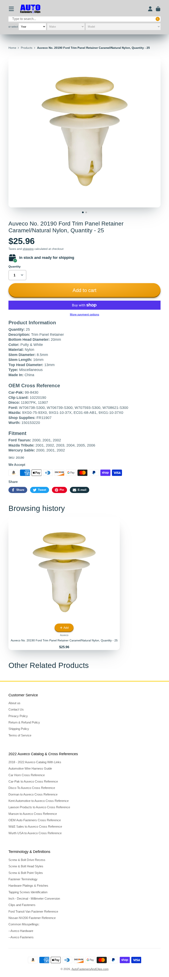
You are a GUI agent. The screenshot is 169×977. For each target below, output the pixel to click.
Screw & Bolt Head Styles (25, 866)
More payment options (84, 314)
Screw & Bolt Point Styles (25, 873)
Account (150, 8)
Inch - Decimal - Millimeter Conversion (34, 898)
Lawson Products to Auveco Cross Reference (39, 807)
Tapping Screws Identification (27, 892)
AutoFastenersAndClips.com (90, 969)
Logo (30, 9)
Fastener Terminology (23, 879)
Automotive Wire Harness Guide (30, 768)
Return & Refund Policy (24, 722)
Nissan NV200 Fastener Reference (32, 918)
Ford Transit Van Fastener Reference (33, 911)
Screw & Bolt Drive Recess (26, 860)
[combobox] (84, 19)
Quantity (14, 266)
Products (26, 47)
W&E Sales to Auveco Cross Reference (35, 826)
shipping (28, 248)
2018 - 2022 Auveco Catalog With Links (34, 762)
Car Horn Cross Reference (26, 775)
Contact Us (16, 709)
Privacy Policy (18, 716)
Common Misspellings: (23, 924)
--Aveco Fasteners (21, 937)
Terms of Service (19, 735)
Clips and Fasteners (21, 905)
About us (14, 703)
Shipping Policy (18, 728)
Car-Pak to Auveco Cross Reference (33, 781)
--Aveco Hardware (20, 931)
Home (12, 47)
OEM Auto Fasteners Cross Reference (34, 820)
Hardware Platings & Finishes (28, 885)
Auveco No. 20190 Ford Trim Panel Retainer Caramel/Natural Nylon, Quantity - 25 (64, 583)
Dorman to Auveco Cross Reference (33, 794)
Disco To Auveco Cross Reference (31, 788)
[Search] (158, 19)
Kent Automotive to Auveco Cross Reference (38, 801)
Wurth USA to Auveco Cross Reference (35, 833)
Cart (158, 8)
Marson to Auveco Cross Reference (32, 813)
